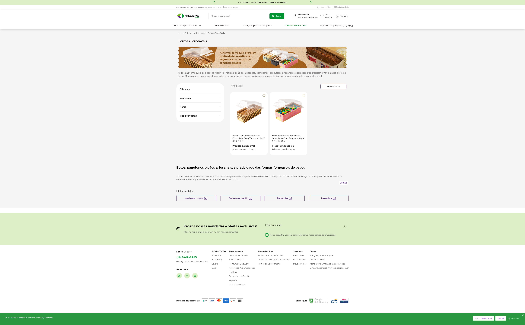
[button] (200, 98)
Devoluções (282, 198)
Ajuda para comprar (194, 198)
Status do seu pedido (238, 198)
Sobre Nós (216, 255)
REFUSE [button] (501, 318)
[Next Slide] (311, 2)
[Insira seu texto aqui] (188, 16)
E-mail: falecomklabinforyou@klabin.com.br (329, 268)
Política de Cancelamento (269, 264)
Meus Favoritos (300, 264)
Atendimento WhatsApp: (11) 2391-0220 (327, 264)
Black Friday (217, 259)
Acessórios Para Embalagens (242, 268)
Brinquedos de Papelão (239, 276)
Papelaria (233, 280)
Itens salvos (326, 198)
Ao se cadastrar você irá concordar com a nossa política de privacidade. (303, 235)
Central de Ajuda (317, 259)
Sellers (215, 264)
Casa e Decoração (237, 285)
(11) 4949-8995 (186, 257)
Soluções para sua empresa (322, 255)
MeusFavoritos (329, 16)
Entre (300, 17)
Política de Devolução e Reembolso (274, 259)
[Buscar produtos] (276, 16)
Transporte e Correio (238, 255)
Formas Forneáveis (216, 33)
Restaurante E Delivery (239, 264)
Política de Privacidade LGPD (271, 255)
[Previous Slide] (214, 2)
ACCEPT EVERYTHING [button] (483, 318)
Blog (214, 268)
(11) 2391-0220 (196, 7)
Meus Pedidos (299, 259)
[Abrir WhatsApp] (518, 318)
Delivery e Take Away (195, 33)
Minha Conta (298, 255)
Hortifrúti (233, 272)
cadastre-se (312, 17)
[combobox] (246, 16)
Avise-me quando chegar (243, 149)
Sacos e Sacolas (236, 259)
